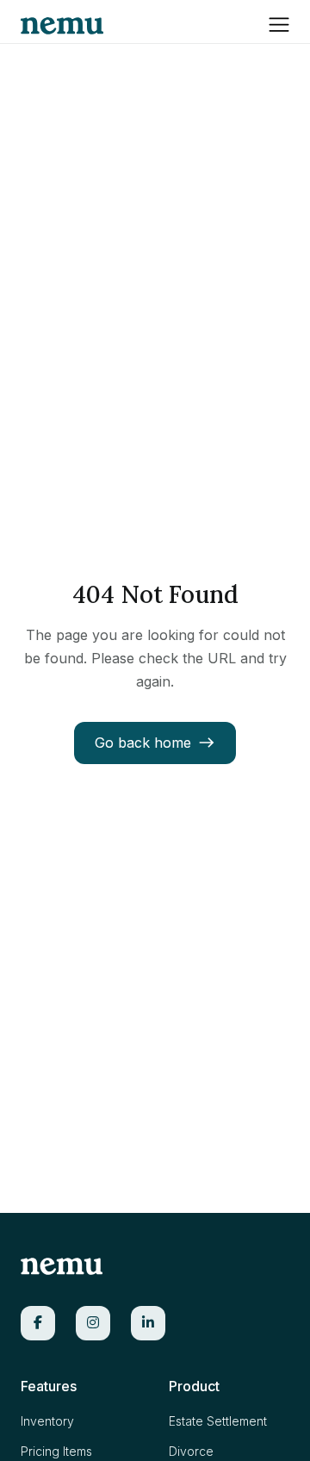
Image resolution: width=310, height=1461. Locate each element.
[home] (62, 21)
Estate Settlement (218, 1421)
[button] (279, 23)
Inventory (47, 1421)
